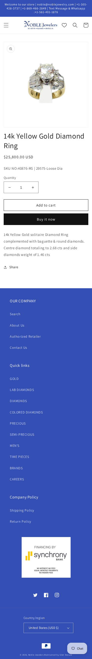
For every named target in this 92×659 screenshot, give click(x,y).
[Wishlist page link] (64, 25)
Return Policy (20, 521)
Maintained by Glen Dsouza (58, 654)
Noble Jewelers (36, 654)
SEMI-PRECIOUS (22, 434)
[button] (6, 25)
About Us (17, 325)
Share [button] (13, 267)
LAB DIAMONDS (22, 390)
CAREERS (17, 479)
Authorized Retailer (25, 336)
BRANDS (16, 468)
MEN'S (14, 445)
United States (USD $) (44, 628)
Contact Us (18, 347)
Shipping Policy (22, 510)
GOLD (14, 378)
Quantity (10, 178)
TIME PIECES (19, 456)
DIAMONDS (18, 401)
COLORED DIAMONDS (26, 412)
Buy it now (46, 219)
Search (15, 314)
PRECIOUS (18, 423)
